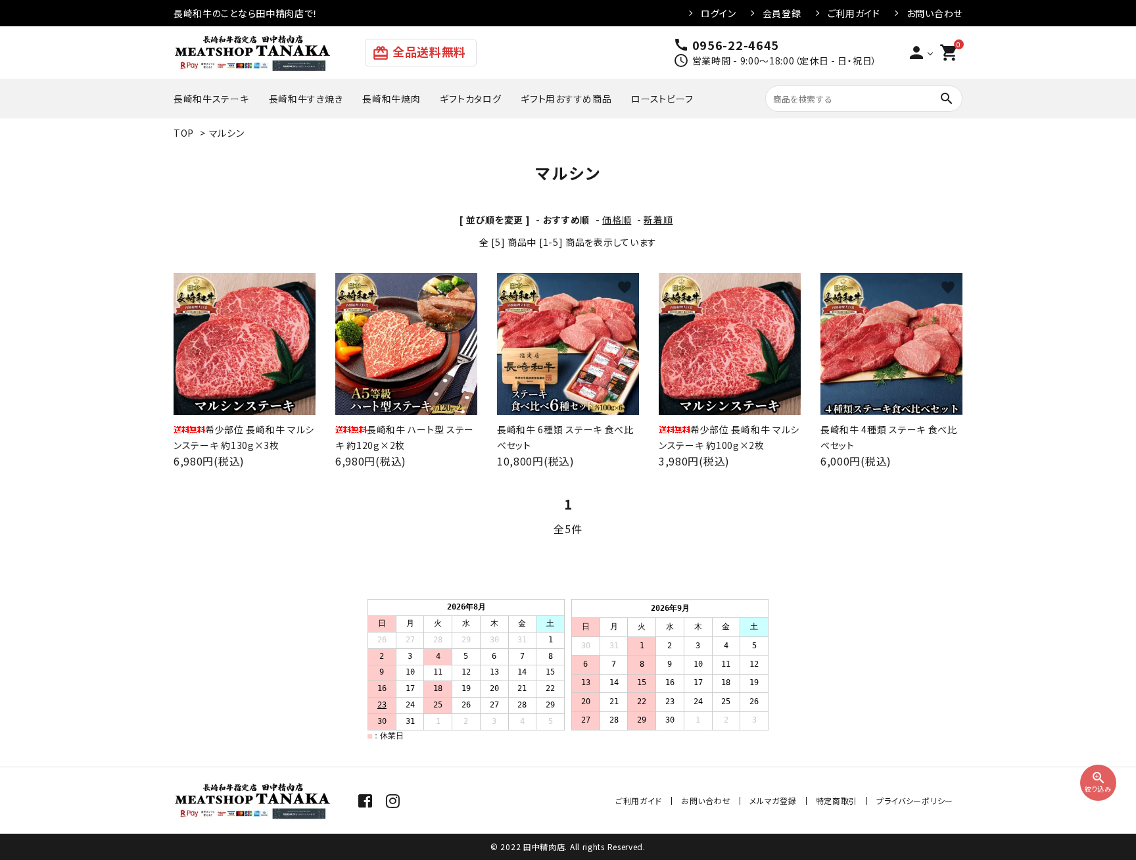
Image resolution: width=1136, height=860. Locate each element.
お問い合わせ (934, 13)
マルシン (227, 132)
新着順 (658, 219)
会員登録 (782, 13)
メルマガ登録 (772, 800)
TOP (184, 132)
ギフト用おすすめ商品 (566, 98)
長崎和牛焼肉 (391, 98)
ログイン (718, 13)
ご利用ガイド (854, 13)
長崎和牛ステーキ (211, 98)
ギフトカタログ (470, 98)
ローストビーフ (662, 98)
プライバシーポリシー (914, 800)
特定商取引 (837, 800)
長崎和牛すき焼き (306, 98)
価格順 (616, 219)
